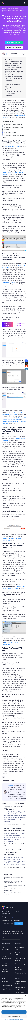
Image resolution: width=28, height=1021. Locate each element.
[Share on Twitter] (26, 363)
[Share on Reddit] (26, 366)
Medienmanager (7, 953)
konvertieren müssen (8, 282)
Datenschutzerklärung (18, 1019)
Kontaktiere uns (7, 985)
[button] (26, 995)
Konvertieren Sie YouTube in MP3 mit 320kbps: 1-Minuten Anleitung (13, 882)
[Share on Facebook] (26, 360)
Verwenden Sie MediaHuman (13, 124)
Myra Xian (10, 785)
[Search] (17, 937)
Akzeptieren (14, 1012)
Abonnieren (19, 923)
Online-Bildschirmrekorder (7, 958)
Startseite (4, 8)
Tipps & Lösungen (20, 964)
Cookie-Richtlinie (9, 1019)
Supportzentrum (7, 989)
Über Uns (5, 981)
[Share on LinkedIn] (26, 369)
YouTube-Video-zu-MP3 (11, 146)
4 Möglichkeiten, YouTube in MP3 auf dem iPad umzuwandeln (14, 852)
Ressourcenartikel (20, 973)
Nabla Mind (8, 3)
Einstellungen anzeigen (14, 1016)
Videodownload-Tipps (13, 8)
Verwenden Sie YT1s (10, 132)
